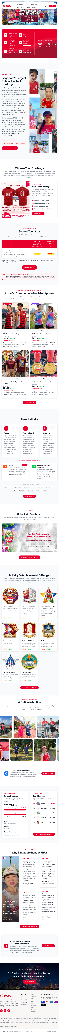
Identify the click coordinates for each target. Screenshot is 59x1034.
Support (34, 7)
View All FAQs (47, 945)
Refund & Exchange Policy (33, 1005)
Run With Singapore (28, 926)
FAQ (27, 4)
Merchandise (34, 4)
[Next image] (27, 315)
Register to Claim (28, 687)
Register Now (37, 213)
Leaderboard (20, 7)
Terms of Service (30, 1031)
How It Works (20, 4)
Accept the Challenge (28, 557)
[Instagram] (5, 1010)
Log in (45, 6)
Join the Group (49, 773)
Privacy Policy (22, 1031)
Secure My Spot (8, 148)
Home (22, 997)
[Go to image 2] (42, 330)
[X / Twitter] (8, 1010)
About (28, 7)
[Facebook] (1, 1010)
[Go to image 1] (41, 330)
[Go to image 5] (17, 330)
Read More (28, 496)
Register (52, 6)
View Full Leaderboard (43, 834)
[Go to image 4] (16, 330)
